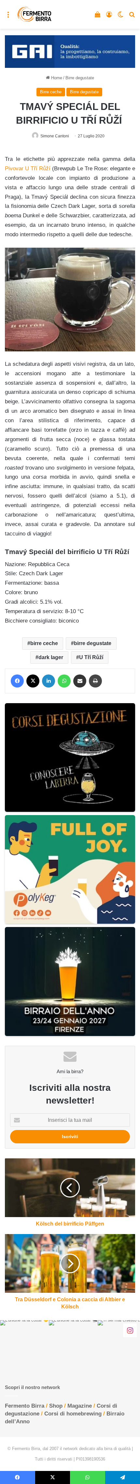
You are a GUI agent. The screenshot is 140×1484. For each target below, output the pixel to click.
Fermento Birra (24, 1406)
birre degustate (92, 643)
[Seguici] (129, 1330)
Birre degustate (79, 77)
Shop (56, 1406)
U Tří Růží (91, 657)
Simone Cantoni (54, 136)
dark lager (50, 657)
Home (56, 77)
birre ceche (44, 643)
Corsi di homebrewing (73, 1414)
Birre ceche (51, 91)
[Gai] (70, 51)
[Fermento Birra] (34, 14)
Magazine (79, 1406)
